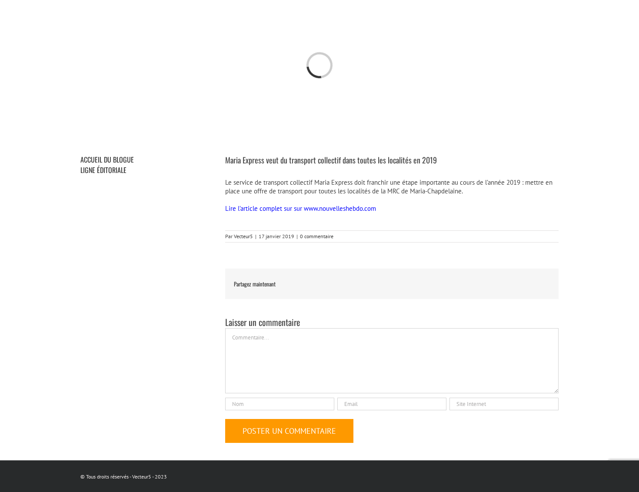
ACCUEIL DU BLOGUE (107, 159)
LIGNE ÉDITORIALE (103, 170)
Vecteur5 (243, 236)
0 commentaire (316, 236)
